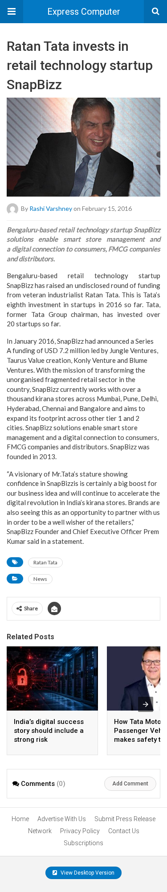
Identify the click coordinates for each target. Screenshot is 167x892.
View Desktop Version (86, 873)
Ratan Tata (45, 562)
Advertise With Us (61, 818)
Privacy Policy (80, 830)
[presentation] (145, 704)
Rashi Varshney (50, 208)
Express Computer (83, 11)
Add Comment (130, 784)
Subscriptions (83, 843)
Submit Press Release (124, 818)
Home (20, 818)
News (40, 578)
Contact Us (123, 830)
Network (40, 830)
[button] (11, 11)
